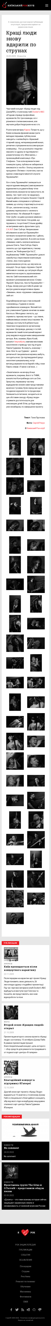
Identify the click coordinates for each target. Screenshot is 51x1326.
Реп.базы (25, 1276)
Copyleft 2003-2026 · (13, 1318)
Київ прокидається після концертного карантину (20, 968)
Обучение (25, 1286)
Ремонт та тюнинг (25, 1281)
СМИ (25, 1301)
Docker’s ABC (38, 112)
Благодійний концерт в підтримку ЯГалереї (19, 1081)
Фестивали (25, 1296)
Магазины (25, 1291)
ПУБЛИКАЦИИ (25, 1250)
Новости (21, 56)
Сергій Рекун (39, 423)
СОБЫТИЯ (25, 1255)
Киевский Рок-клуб (36, 428)
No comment (11, 1147)
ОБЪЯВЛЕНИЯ (25, 1260)
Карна (27, 130)
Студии (25, 1271)
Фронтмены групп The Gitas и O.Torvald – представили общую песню (24, 1188)
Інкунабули (20, 342)
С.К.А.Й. (9, 229)
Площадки (25, 1266)
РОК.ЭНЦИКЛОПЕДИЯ (25, 1245)
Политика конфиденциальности (32, 1318)
